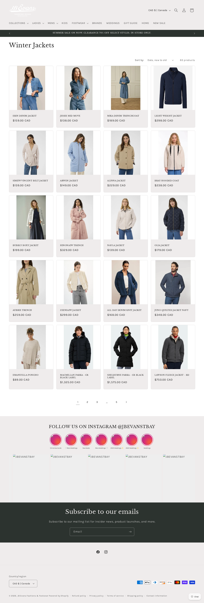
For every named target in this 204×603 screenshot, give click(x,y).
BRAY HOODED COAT (167, 181)
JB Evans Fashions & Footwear (32, 596)
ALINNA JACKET (116, 181)
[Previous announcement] (9, 33)
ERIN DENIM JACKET (24, 116)
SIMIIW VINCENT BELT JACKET (30, 181)
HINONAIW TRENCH (72, 245)
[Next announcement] (194, 33)
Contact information (157, 596)
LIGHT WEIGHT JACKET (168, 116)
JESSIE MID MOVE (70, 116)
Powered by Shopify (59, 596)
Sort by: (139, 60)
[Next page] (126, 402)
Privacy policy (96, 596)
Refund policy (79, 596)
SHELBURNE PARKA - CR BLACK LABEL (125, 376)
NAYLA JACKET (115, 245)
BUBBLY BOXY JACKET (26, 245)
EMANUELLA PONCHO (26, 375)
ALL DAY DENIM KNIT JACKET (124, 310)
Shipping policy (135, 596)
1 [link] (77, 402)
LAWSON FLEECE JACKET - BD (172, 375)
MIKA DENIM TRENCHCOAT (123, 116)
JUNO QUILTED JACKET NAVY (171, 310)
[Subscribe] (130, 532)
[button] (18, 23)
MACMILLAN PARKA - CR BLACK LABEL (74, 376)
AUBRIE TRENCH (22, 310)
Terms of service (115, 596)
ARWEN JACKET (69, 181)
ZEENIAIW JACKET (70, 310)
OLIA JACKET (162, 245)
